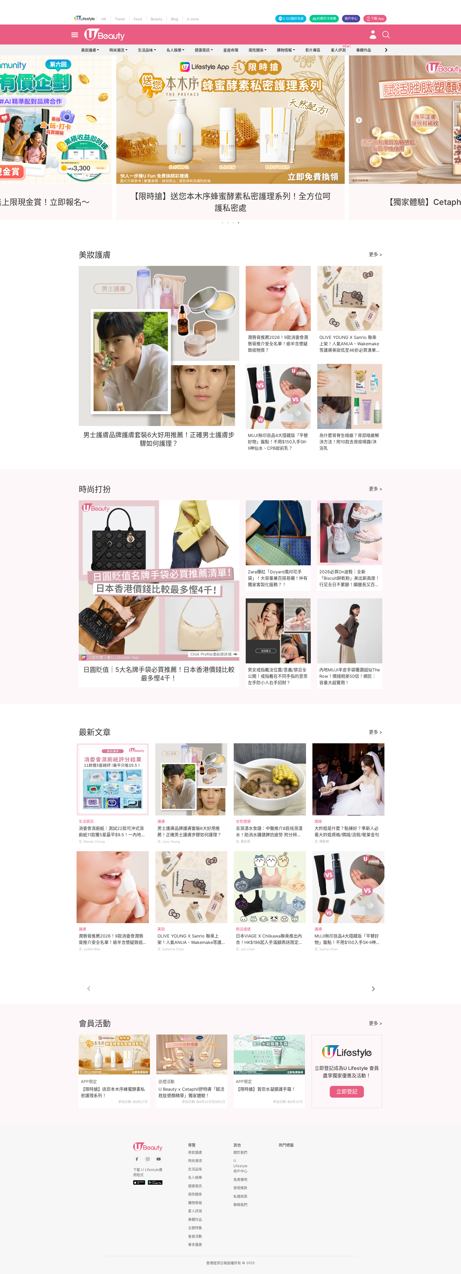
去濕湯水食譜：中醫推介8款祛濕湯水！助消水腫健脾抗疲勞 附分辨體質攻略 (269, 835)
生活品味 (145, 50)
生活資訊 (86, 821)
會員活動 (195, 1236)
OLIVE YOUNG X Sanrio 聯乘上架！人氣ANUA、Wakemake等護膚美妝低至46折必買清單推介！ (189, 942)
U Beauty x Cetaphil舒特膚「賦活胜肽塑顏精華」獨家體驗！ (191, 1092)
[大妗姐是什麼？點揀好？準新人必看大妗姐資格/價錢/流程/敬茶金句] (348, 779)
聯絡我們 (240, 1204)
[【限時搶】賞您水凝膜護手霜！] (269, 1054)
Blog (174, 19)
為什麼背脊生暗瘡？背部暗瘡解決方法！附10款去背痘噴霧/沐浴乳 (349, 442)
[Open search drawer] (386, 34)
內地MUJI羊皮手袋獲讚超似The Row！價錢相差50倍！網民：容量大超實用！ (349, 676)
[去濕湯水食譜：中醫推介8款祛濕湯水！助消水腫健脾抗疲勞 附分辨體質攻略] (270, 779)
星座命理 (230, 50)
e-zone (193, 19)
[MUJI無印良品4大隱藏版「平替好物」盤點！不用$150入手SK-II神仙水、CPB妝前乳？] (348, 887)
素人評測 (195, 1211)
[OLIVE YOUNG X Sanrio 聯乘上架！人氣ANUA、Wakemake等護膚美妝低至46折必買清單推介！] (191, 887)
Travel (120, 19)
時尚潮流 (116, 50)
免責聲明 (240, 1179)
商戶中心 (351, 19)
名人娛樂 (173, 50)
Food (138, 19)
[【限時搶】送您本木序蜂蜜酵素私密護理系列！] (114, 1054)
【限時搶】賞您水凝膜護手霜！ (266, 1089)
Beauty (156, 19)
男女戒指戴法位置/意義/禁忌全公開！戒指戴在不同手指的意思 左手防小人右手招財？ (278, 676)
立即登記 (346, 1092)
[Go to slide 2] (227, 222)
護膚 (161, 821)
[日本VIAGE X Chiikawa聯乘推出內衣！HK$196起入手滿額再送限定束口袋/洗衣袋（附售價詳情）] (270, 887)
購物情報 (284, 50)
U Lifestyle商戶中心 (240, 1165)
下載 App (377, 19)
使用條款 (240, 1188)
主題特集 (195, 1228)
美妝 (161, 929)
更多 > (375, 254)
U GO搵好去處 (293, 19)
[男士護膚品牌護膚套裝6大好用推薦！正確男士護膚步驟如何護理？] (191, 779)
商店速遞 (243, 929)
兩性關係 (256, 50)
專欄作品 (195, 1219)
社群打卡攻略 (326, 19)
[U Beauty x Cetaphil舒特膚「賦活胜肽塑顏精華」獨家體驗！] (192, 1054)
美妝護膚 (88, 50)
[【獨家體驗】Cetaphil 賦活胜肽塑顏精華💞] (230, 119)
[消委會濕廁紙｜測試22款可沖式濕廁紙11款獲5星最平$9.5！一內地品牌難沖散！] (113, 779)
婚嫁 (318, 821)
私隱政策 (240, 1196)
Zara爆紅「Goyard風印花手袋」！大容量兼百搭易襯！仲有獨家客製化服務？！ (278, 578)
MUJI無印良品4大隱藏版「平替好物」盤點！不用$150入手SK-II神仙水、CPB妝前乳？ (278, 442)
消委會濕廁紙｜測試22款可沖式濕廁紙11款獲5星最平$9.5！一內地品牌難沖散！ (112, 835)
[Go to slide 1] (222, 222)
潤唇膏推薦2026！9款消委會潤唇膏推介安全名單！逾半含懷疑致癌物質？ (278, 344)
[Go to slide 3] (233, 222)
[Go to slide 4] (238, 222)
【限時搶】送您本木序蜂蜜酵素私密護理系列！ (113, 1092)
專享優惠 (195, 1244)
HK (103, 19)
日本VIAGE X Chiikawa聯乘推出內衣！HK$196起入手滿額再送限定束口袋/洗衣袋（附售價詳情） (269, 942)
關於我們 (240, 1152)
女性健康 (243, 821)
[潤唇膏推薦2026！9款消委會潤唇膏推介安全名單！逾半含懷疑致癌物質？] (113, 887)
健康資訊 (202, 50)
